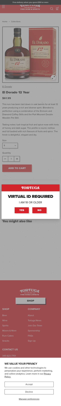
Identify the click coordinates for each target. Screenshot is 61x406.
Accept (29, 384)
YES (21, 210)
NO (39, 210)
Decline (29, 391)
